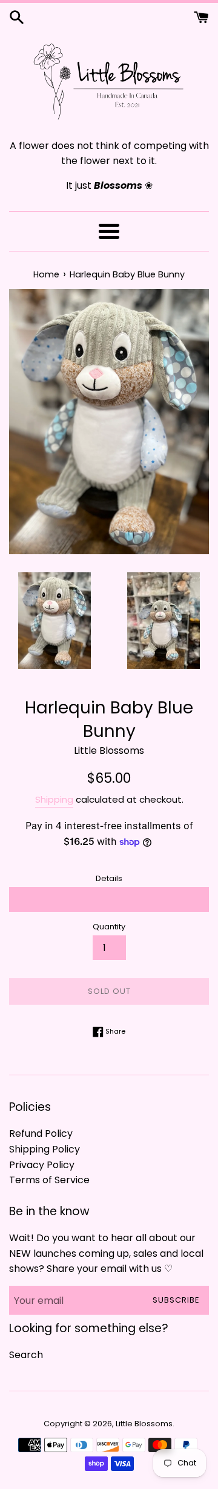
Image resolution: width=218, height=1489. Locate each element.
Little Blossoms (144, 1423)
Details (109, 878)
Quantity (109, 927)
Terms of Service (49, 1180)
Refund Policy (41, 1133)
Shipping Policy (44, 1149)
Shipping (54, 799)
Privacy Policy (41, 1165)
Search (26, 1355)
